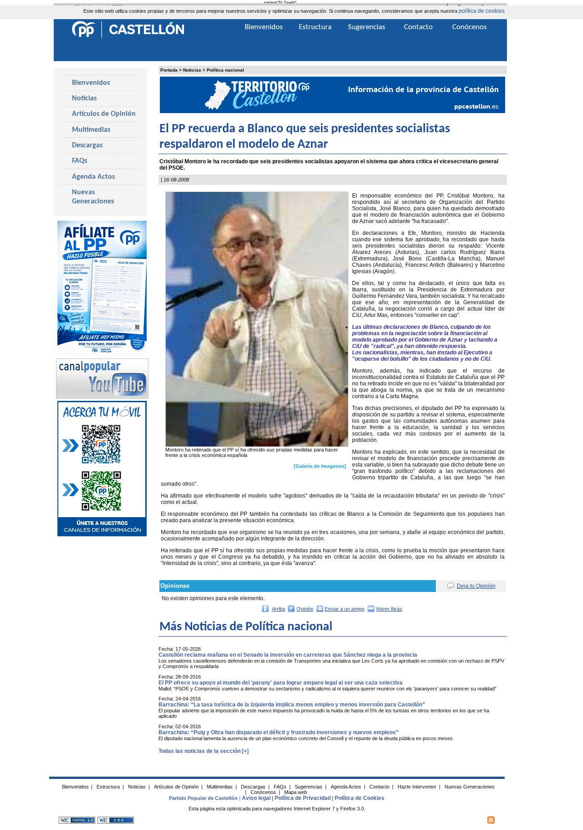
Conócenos (469, 27)
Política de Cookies (359, 798)
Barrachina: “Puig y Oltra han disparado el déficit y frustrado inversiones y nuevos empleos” (279, 732)
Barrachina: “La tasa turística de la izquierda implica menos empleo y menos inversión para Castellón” (292, 704)
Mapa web (295, 792)
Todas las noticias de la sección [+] (204, 751)
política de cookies (482, 11)
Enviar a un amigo (344, 609)
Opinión (305, 609)
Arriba (278, 609)
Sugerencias (366, 27)
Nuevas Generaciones (93, 197)
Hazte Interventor (417, 786)
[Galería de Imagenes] (320, 466)
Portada (169, 70)
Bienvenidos (91, 83)
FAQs (79, 161)
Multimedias (91, 130)
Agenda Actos (93, 177)
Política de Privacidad (303, 798)
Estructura (315, 27)
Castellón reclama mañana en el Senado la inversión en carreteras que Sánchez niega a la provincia (288, 655)
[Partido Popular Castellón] (128, 36)
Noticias (192, 70)
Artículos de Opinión (104, 114)
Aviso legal (256, 798)
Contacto (418, 27)
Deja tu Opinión (476, 586)
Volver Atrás (389, 609)
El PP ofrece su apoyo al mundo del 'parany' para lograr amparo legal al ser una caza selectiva (281, 683)
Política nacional (225, 70)
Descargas (87, 145)
